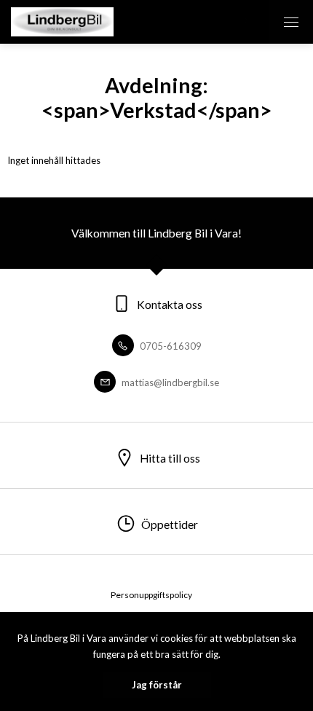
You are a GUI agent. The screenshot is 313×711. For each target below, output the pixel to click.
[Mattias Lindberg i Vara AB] (62, 21)
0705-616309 (170, 346)
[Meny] (291, 22)
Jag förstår (157, 685)
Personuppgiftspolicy (151, 594)
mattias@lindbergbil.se (169, 382)
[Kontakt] (247, 22)
